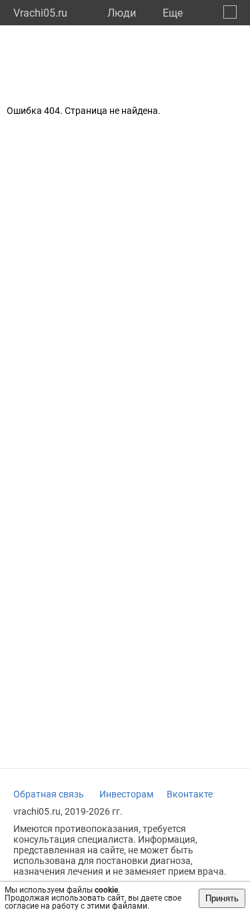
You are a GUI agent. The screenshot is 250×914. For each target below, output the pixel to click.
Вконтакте (190, 794)
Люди (121, 13)
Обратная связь (48, 794)
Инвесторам (126, 794)
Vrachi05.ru (40, 13)
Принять (222, 898)
